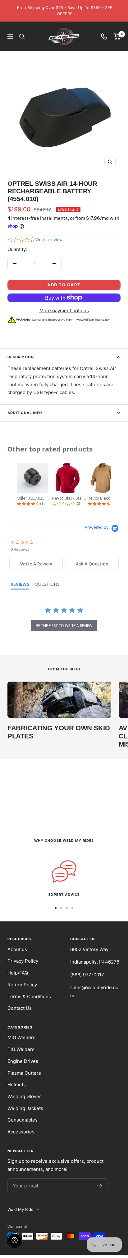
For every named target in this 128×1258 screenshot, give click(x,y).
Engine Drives (22, 1061)
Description (20, 357)
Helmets (16, 1085)
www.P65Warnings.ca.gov (93, 319)
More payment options (64, 310)
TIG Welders (20, 1049)
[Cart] (117, 36)
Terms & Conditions (29, 996)
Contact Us (19, 1008)
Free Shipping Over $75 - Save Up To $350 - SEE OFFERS (64, 10)
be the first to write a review (64, 625)
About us (17, 949)
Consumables (22, 1120)
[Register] (99, 1186)
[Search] (22, 36)
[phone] (104, 36)
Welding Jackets (25, 1108)
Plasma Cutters (24, 1073)
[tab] (35, 563)
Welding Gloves (24, 1096)
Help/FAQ (17, 973)
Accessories (20, 1132)
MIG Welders (21, 1037)
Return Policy (22, 985)
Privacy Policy (22, 961)
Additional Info (24, 413)
